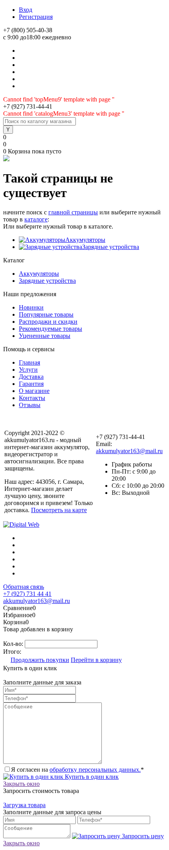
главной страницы (73, 212)
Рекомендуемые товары (50, 328)
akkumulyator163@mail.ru (129, 451)
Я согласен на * (77, 769)
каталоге (36, 219)
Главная (29, 362)
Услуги (28, 369)
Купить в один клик (91, 776)
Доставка (31, 376)
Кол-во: (14, 643)
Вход (25, 9)
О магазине (34, 390)
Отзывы (29, 405)
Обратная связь (23, 586)
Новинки (31, 307)
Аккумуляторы (85, 239)
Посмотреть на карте (59, 510)
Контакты (32, 398)
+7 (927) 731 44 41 (27, 593)
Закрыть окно (21, 783)
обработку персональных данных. (95, 769)
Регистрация (36, 16)
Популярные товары (46, 314)
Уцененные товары (44, 335)
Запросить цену (142, 836)
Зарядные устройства (110, 246)
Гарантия (31, 383)
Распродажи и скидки (48, 321)
